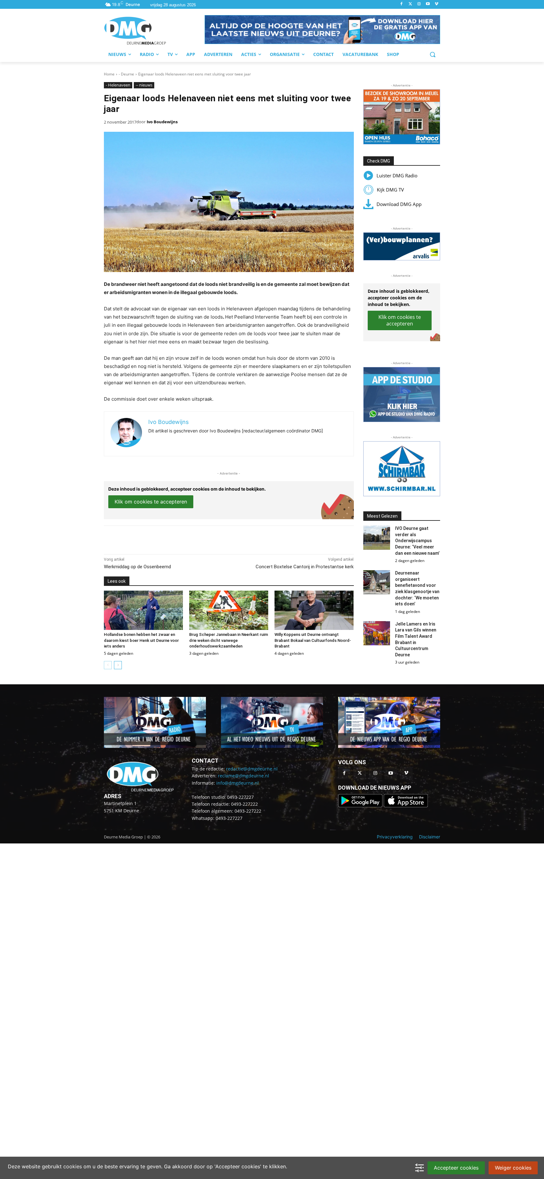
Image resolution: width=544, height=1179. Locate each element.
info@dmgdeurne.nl (237, 783)
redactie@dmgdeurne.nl (252, 769)
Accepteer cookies (456, 1168)
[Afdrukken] (190, 538)
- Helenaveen (118, 85)
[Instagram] (419, 4)
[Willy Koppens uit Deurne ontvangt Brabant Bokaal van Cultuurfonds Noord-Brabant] (314, 610)
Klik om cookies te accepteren (151, 501)
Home (109, 74)
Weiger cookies (513, 1168)
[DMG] (154, 30)
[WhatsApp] (176, 538)
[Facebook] (401, 4)
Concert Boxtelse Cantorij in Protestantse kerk (305, 567)
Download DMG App (399, 204)
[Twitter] (410, 4)
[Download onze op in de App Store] (406, 805)
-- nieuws (144, 85)
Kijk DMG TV (390, 189)
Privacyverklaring (395, 836)
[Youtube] (427, 4)
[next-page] (118, 665)
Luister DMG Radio (397, 175)
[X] (162, 538)
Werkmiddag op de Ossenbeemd (137, 567)
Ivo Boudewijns (162, 122)
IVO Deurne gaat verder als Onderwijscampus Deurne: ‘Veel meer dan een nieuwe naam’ (417, 540)
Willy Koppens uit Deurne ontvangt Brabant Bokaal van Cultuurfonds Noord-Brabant (313, 640)
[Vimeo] (436, 4)
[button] (322, 29)
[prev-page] (108, 665)
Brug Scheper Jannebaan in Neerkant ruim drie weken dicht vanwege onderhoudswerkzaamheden (228, 640)
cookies (72, 1166)
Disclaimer (429, 836)
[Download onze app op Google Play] (361, 805)
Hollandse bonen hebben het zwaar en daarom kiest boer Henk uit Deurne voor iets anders (141, 640)
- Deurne (126, 74)
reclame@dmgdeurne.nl (243, 776)
